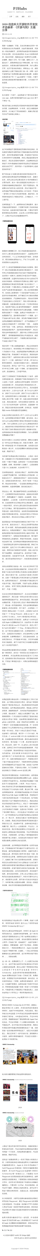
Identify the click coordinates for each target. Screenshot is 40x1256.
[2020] (20, 1125)
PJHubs (20, 8)
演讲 (5, 1230)
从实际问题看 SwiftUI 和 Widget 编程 (17, 1235)
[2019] (20, 1092)
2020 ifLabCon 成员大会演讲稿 (25, 1238)
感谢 (10, 1230)
